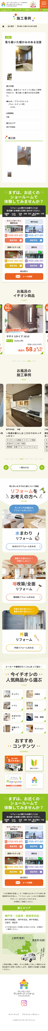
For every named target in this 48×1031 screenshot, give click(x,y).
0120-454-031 (15, 260)
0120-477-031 (35, 235)
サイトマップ (14, 1014)
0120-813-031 (15, 235)
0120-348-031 (35, 260)
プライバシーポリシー (30, 1014)
